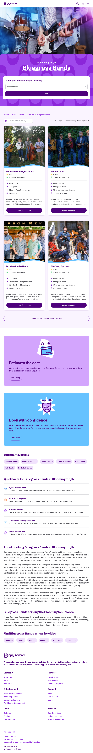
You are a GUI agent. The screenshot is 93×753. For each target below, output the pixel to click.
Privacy (14, 736)
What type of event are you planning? (24, 80)
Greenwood (57, 640)
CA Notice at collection (13, 739)
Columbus (9, 640)
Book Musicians (10, 115)
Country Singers (64, 461)
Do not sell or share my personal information (22, 742)
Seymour (32, 640)
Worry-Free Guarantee (19, 428)
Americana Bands (29, 461)
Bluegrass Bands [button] (47, 68)
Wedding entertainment (14, 703)
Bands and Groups (26, 115)
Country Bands (47, 461)
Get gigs (7, 713)
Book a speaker (11, 697)
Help (50, 693)
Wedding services (56, 719)
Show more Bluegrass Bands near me (47, 318)
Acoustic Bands (11, 461)
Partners (8, 684)
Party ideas (53, 680)
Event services (54, 713)
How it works (53, 677)
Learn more (15, 438)
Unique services (55, 716)
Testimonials (9, 719)
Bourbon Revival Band (17, 266)
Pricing (7, 716)
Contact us (53, 697)
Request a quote (55, 684)
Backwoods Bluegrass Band (20, 171)
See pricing (15, 378)
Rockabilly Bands (25, 468)
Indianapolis (71, 640)
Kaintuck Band (58, 171)
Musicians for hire (12, 700)
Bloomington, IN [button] (47, 62)
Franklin (21, 640)
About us (8, 677)
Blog (6, 680)
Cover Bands (80, 461)
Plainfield (44, 640)
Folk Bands (9, 468)
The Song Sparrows (60, 266)
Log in (50, 700)
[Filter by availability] (21, 121)
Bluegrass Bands (43, 115)
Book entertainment (13, 693)
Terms (6, 736)
